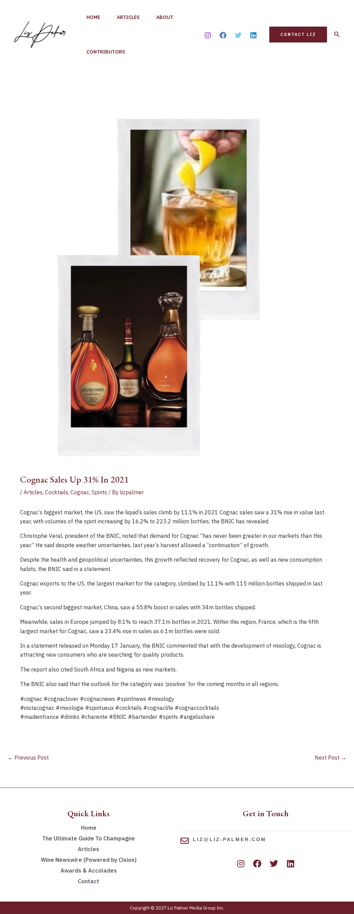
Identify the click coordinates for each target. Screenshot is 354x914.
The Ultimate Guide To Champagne (88, 838)
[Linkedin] (253, 35)
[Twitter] (238, 35)
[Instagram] (207, 35)
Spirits (99, 492)
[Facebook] (223, 35)
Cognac (80, 492)
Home (93, 17)
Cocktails (56, 492)
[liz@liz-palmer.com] (184, 841)
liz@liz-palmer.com (229, 839)
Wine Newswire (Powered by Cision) (89, 859)
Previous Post (28, 757)
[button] (298, 34)
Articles (128, 17)
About (164, 17)
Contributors (105, 52)
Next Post (330, 757)
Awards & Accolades (88, 870)
